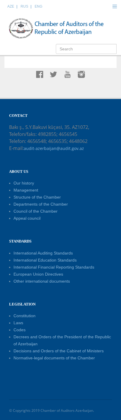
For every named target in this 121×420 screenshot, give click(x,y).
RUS (24, 6)
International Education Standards (45, 260)
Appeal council (27, 218)
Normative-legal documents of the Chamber (54, 358)
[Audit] (62, 28)
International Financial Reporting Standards (54, 267)
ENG (38, 6)
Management (26, 190)
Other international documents (42, 281)
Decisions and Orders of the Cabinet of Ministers (59, 351)
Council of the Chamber (36, 211)
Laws (18, 322)
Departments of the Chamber (41, 204)
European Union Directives (38, 274)
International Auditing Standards (43, 253)
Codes (20, 329)
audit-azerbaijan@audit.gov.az (54, 148)
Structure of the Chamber (37, 197)
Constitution (25, 315)
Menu (114, 6)
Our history (24, 183)
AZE (10, 6)
